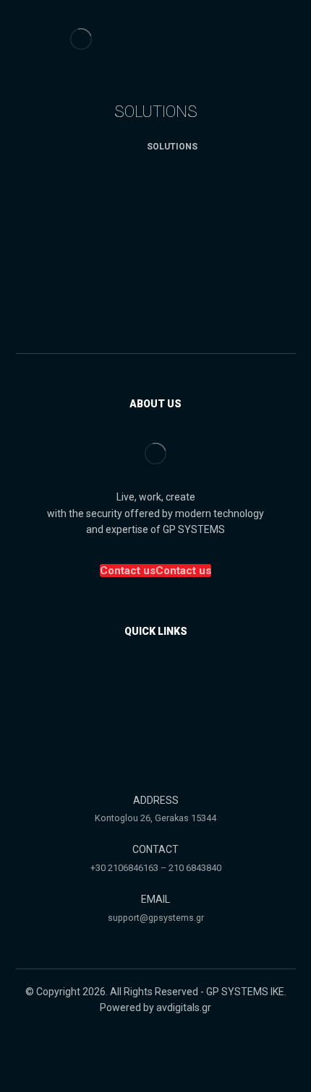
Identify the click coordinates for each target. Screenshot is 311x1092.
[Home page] (117, 147)
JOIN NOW (156, 317)
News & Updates (163, 743)
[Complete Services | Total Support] (81, 39)
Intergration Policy (164, 721)
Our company (164, 678)
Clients (164, 699)
